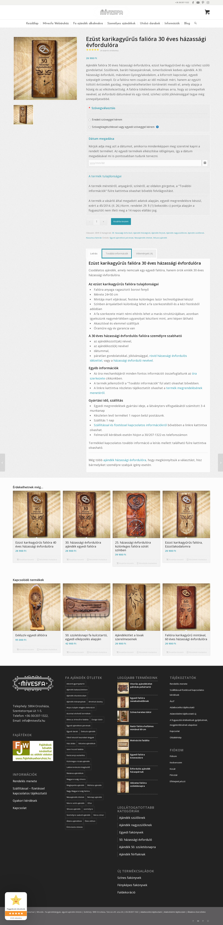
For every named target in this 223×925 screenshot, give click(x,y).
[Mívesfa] (111, 12)
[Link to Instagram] (207, 2)
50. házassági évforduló (135, 840)
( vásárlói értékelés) (109, 50)
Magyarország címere (76, 779)
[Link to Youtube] (198, 2)
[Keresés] (194, 24)
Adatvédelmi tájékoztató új (183, 713)
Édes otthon (90, 821)
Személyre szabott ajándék (78, 815)
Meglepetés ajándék (75, 785)
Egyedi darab (72, 731)
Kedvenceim (176, 762)
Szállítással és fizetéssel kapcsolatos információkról (130, 425)
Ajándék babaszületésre (77, 689)
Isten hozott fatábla (75, 749)
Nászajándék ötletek (143, 237)
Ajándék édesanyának (76, 701)
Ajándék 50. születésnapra (137, 847)
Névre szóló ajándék (75, 803)
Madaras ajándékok (75, 773)
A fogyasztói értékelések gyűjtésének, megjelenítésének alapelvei (189, 722)
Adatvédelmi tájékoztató (174, 912)
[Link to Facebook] (193, 2)
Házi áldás (71, 743)
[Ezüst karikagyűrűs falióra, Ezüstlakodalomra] (2, 463)
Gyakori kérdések (25, 801)
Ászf (172, 701)
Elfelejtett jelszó (177, 781)
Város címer (98, 815)
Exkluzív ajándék (88, 731)
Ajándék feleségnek (142, 233)
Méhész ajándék (94, 785)
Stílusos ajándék (160, 237)
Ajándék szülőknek (196, 233)
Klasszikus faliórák (94, 237)
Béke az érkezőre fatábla (77, 719)
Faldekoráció (126, 892)
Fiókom (173, 756)
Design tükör (97, 719)
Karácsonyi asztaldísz (76, 755)
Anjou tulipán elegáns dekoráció (81, 707)
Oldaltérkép (176, 737)
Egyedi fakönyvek (131, 832)
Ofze (90, 803)
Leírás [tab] (93, 253)
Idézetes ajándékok (86, 743)
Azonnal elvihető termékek (78, 713)
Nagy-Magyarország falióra (78, 791)
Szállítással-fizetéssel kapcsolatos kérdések (187, 692)
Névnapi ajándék (94, 797)
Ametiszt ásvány (96, 701)
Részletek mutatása (48, 559)
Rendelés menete (25, 781)
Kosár (173, 768)
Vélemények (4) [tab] (144, 253)
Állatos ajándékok (74, 821)
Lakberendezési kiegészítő (78, 767)
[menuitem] (32, 24)
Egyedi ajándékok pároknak (122, 237)
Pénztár (174, 775)
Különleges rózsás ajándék (78, 761)
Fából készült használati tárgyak (80, 737)
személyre (88, 809)
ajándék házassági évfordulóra (124, 460)
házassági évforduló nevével (133, 360)
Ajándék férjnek (158, 233)
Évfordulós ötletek (75, 827)
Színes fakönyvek (129, 878)
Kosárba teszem (120, 221)
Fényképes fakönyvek (132, 885)
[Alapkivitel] (45, 68)
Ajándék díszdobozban (76, 695)
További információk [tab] (117, 253)
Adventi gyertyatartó (76, 683)
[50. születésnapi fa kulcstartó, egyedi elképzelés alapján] (220, 463)
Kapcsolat (20, 808)
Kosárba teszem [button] (26, 559)
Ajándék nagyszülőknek (176, 233)
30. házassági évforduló (122, 233)
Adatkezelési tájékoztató (182, 707)
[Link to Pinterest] (202, 2)
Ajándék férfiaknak (132, 854)
